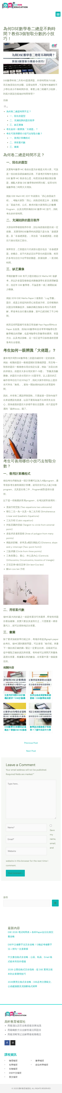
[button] (58, 14)
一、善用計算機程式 (20, 138)
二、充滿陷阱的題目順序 (22, 120)
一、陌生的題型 (17, 116)
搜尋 (5, 897)
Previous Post (31, 743)
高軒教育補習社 (24, 1088)
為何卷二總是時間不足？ (18, 111)
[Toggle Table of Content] (5, 107)
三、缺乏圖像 (16, 124)
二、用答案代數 (17, 142)
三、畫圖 (14, 147)
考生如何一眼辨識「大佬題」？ (22, 129)
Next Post (31, 751)
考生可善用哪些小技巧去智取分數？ (24, 133)
